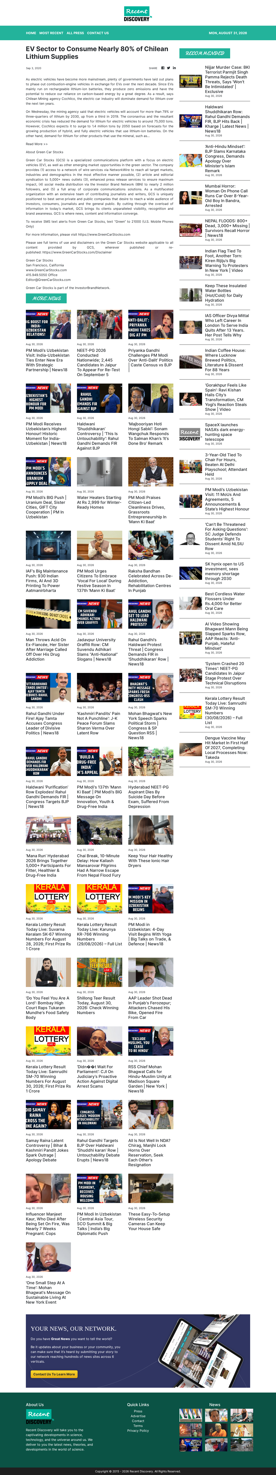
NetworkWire (120, 170)
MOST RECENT (51, 33)
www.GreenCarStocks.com (46, 270)
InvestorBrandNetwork (92, 288)
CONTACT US (98, 33)
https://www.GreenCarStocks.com (104, 234)
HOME (31, 33)
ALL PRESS (75, 33)
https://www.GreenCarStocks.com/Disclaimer (77, 252)
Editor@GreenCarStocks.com (48, 280)
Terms (138, 1426)
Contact (138, 1421)
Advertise (138, 1416)
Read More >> (37, 144)
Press (138, 1411)
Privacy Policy (138, 1431)
